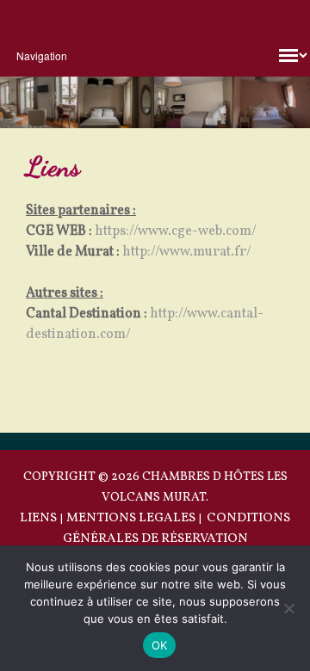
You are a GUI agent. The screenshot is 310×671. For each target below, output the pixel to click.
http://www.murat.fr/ (186, 252)
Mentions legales (130, 518)
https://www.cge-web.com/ (176, 231)
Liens (38, 518)
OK (160, 645)
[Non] (288, 608)
